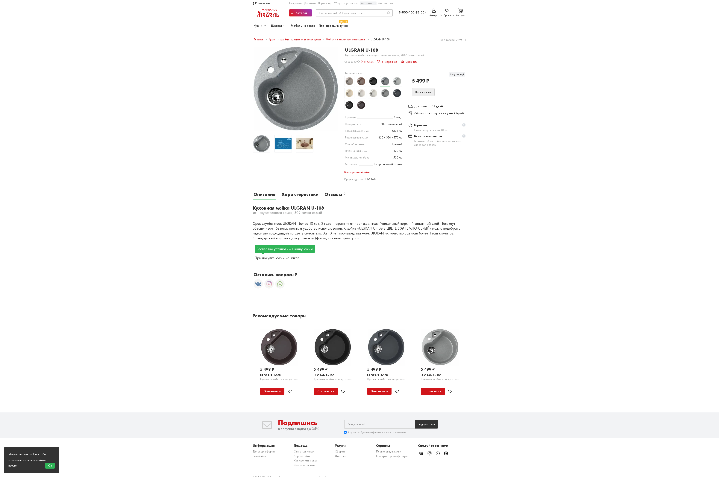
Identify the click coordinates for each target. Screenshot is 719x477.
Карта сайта (302, 456)
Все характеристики (357, 172)
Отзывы (334, 194)
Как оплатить (385, 3)
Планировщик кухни (333, 25)
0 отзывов (367, 61)
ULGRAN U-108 (270, 375)
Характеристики (299, 194)
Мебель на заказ (303, 25)
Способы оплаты (304, 465)
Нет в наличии (423, 92)
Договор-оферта (264, 451)
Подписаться (426, 424)
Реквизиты (259, 456)
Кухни (259, 25)
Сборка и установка (346, 3)
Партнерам (324, 3)
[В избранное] (289, 391)
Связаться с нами (304, 451)
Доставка (310, 3)
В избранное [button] (389, 62)
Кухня (272, 39)
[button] (463, 125)
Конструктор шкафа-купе (392, 456)
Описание (264, 194)
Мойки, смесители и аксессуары (300, 39)
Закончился (272, 391)
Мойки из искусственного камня (346, 39)
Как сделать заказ (306, 460)
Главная (259, 39)
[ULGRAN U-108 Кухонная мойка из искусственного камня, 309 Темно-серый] (261, 144)
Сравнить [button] (411, 62)
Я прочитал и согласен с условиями (377, 432)
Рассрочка (295, 3)
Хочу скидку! (457, 74)
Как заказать (368, 3)
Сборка (340, 451)
